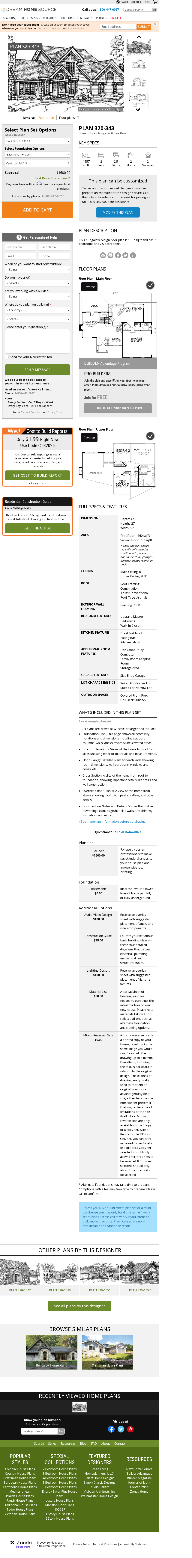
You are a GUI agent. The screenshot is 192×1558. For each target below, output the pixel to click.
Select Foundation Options (25, 149)
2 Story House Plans (60, 1518)
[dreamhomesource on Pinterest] (130, 1429)
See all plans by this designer (79, 1305)
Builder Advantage (139, 1473)
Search (39, 1443)
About (105, 1443)
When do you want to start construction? (33, 264)
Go (154, 9)
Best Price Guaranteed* (52, 178)
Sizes (35, 18)
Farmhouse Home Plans (20, 1487)
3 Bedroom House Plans (60, 1473)
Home (82, 133)
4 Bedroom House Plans (60, 1478)
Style (23, 18)
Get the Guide (37, 528)
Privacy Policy (76, 28)
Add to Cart (37, 210)
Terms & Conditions (50, 28)
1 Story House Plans (60, 1514)
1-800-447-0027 (53, 196)
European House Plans (20, 1482)
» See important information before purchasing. (112, 821)
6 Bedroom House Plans (60, 1487)
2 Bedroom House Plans (60, 1469)
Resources (68, 1443)
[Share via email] (103, 255)
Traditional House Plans (20, 1505)
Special (100, 18)
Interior (49, 18)
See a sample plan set (95, 721)
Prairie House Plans (20, 1496)
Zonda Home (139, 1491)
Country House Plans (20, 1473)
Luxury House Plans (60, 1500)
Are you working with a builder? (27, 291)
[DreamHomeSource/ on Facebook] (111, 1429)
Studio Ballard (99, 1487)
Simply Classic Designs (99, 1482)
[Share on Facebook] (118, 255)
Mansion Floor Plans (59, 1505)
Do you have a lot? (18, 277)
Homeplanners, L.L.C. (99, 1473)
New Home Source (139, 1469)
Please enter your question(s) (27, 327)
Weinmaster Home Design (99, 1496)
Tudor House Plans (20, 1509)
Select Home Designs (99, 1478)
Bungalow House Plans (112, 133)
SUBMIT (144, 27)
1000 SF (59, 1509)
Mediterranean (20, 1491)
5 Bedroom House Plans (60, 1482)
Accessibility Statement (134, 1544)
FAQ (94, 1443)
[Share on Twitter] (125, 255)
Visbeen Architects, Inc (99, 1491)
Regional (83, 18)
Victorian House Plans (19, 1514)
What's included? (15, 134)
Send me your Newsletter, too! (31, 357)
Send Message (37, 369)
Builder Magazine (139, 1478)
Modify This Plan (118, 212)
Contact (119, 1443)
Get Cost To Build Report (37, 475)
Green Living (99, 1469)
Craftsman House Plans (20, 1478)
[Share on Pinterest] (133, 255)
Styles (52, 1443)
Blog (83, 1443)
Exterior (66, 18)
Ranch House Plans (19, 1500)
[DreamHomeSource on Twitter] (121, 1429)
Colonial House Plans (20, 1469)
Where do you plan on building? (28, 304)
